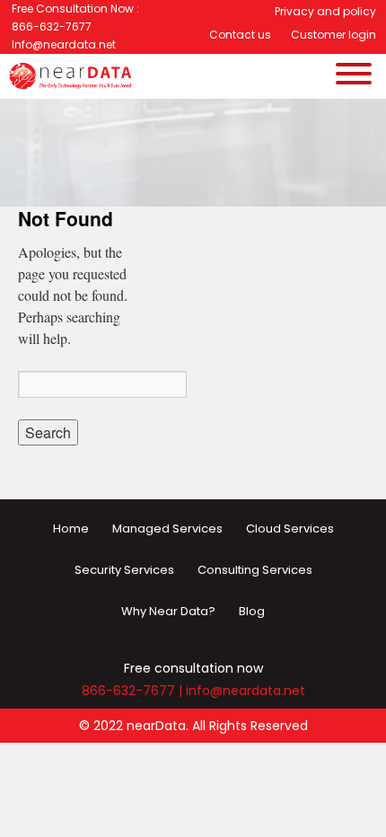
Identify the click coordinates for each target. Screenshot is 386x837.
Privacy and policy (325, 11)
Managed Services (167, 528)
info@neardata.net (245, 691)
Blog (252, 611)
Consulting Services (254, 569)
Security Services (124, 569)
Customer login (333, 34)
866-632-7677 (128, 691)
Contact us (240, 34)
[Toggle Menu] (354, 126)
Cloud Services (290, 528)
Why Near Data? (168, 611)
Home (71, 528)
